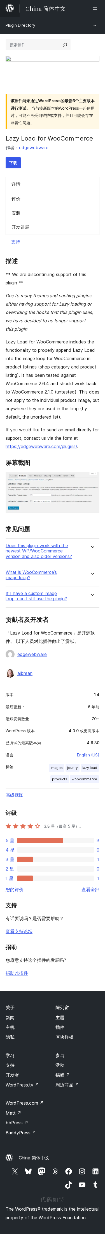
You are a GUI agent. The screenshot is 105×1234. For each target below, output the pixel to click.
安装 (15, 213)
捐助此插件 (17, 973)
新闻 (10, 1017)
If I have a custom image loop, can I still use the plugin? (36, 596)
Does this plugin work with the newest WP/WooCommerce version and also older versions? (39, 551)
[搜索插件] (65, 44)
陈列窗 (62, 1007)
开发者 (12, 1075)
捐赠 (62, 1075)
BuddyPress (21, 1132)
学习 (10, 1055)
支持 (15, 242)
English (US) (88, 755)
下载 (13, 162)
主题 (59, 1017)
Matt (13, 1113)
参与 (59, 1055)
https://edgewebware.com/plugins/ (41, 446)
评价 (15, 198)
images (56, 768)
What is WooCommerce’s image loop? (31, 575)
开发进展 (20, 227)
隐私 (10, 1037)
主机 (10, 1027)
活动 (59, 1065)
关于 (10, 1007)
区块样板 (64, 1037)
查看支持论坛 (19, 931)
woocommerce (84, 779)
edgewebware (33, 147)
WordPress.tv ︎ (22, 1085)
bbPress (17, 1122)
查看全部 (90, 889)
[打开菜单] (96, 8)
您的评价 (15, 889)
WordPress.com (25, 1103)
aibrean (24, 673)
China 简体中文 (34, 1158)
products (59, 779)
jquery (72, 768)
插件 (59, 1027)
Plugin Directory (20, 25)
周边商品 (67, 1085)
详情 (15, 184)
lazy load (89, 768)
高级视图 (15, 795)
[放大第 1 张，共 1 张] (92, 479)
